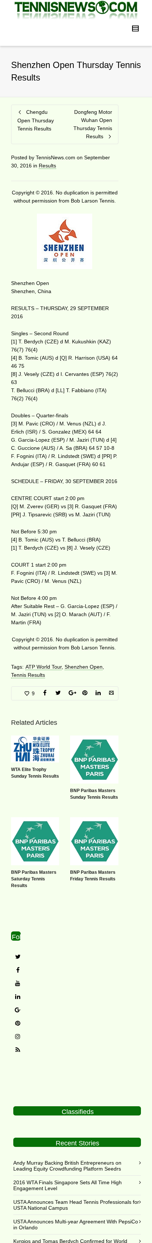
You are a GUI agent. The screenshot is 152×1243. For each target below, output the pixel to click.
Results (47, 166)
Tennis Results (28, 675)
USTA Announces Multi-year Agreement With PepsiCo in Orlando (75, 1224)
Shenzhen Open (84, 667)
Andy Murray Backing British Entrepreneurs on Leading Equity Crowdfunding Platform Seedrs (67, 1166)
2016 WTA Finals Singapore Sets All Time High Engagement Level (67, 1185)
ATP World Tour (43, 667)
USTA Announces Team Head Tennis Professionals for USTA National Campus (76, 1205)
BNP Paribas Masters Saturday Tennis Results (33, 879)
